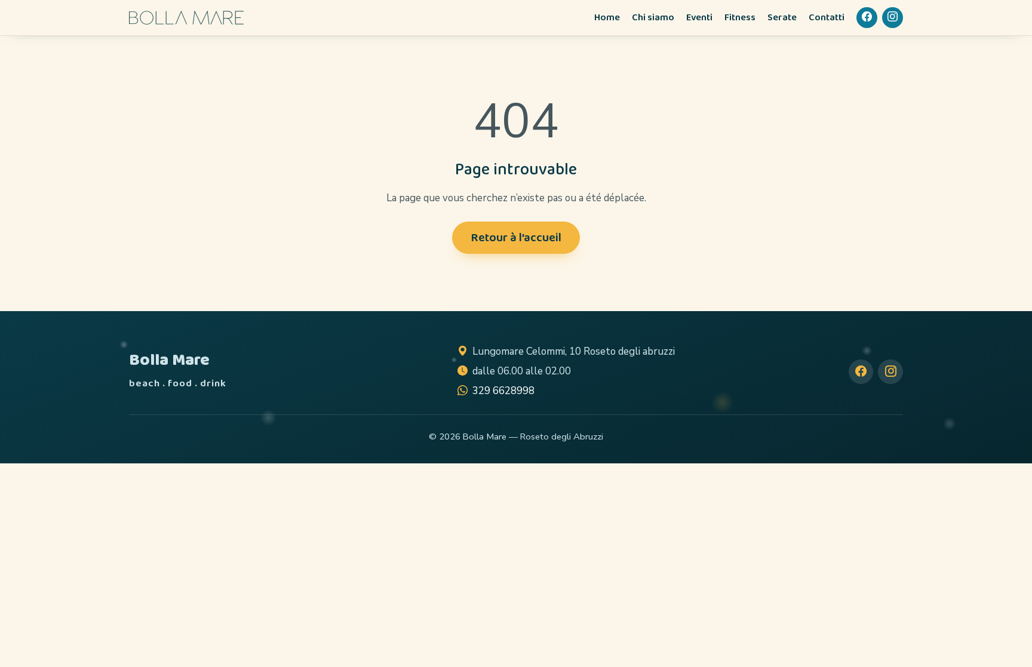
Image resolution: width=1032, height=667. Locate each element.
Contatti (826, 17)
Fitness (739, 17)
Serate (782, 17)
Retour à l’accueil (516, 237)
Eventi (699, 17)
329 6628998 (503, 391)
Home (607, 17)
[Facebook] (866, 17)
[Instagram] (892, 17)
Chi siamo (653, 17)
